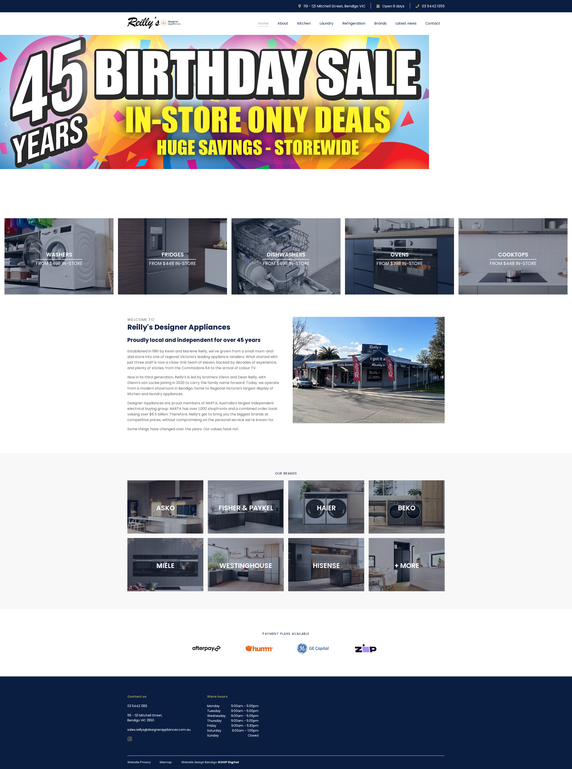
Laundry (326, 23)
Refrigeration (353, 23)
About (283, 23)
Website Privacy (139, 762)
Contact (432, 23)
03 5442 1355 (432, 6)
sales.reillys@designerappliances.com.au (159, 729)
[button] (6, 124)
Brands (380, 23)
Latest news (405, 23)
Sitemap (166, 762)
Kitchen (304, 23)
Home (263, 23)
